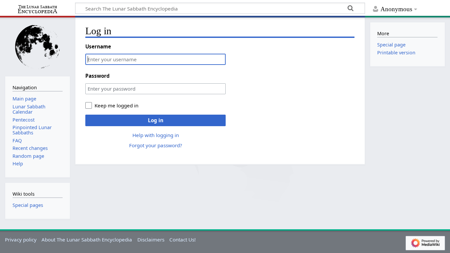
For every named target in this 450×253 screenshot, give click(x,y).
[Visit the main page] (37, 46)
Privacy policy (21, 239)
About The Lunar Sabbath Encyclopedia (87, 239)
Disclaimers (150, 239)
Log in (155, 120)
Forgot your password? (155, 145)
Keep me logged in (116, 105)
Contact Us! (182, 239)
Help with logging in (155, 135)
